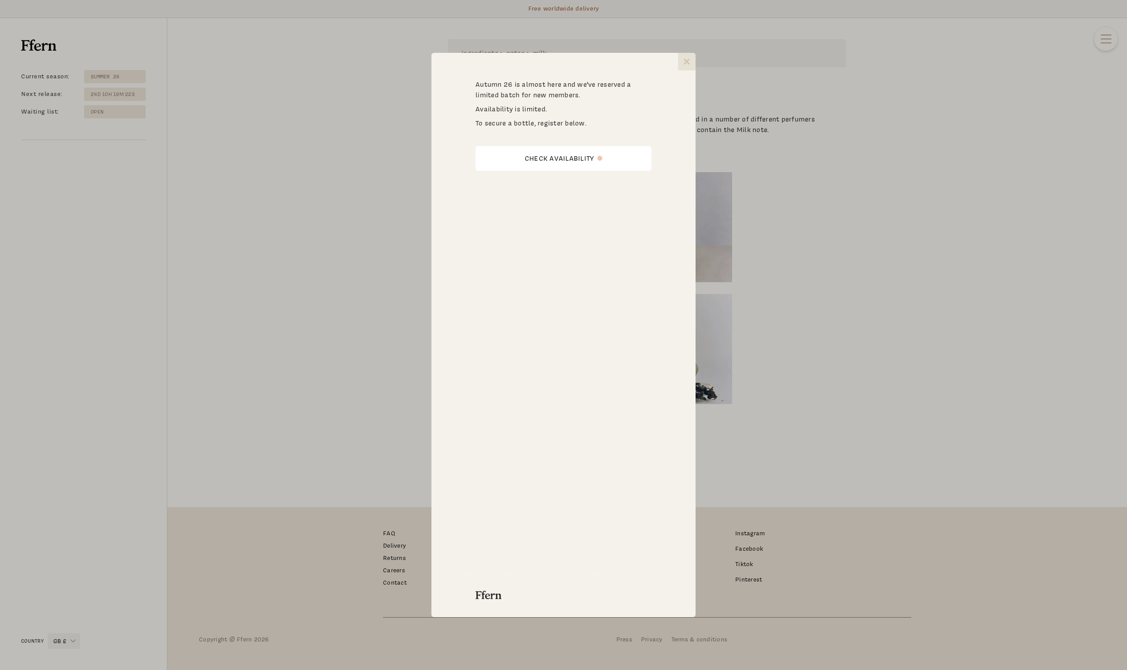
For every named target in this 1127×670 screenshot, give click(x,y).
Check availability (559, 158)
